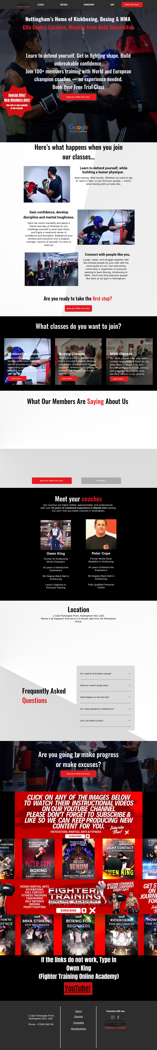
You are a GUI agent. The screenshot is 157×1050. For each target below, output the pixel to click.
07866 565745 (45, 1024)
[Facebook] (118, 1017)
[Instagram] (112, 1017)
